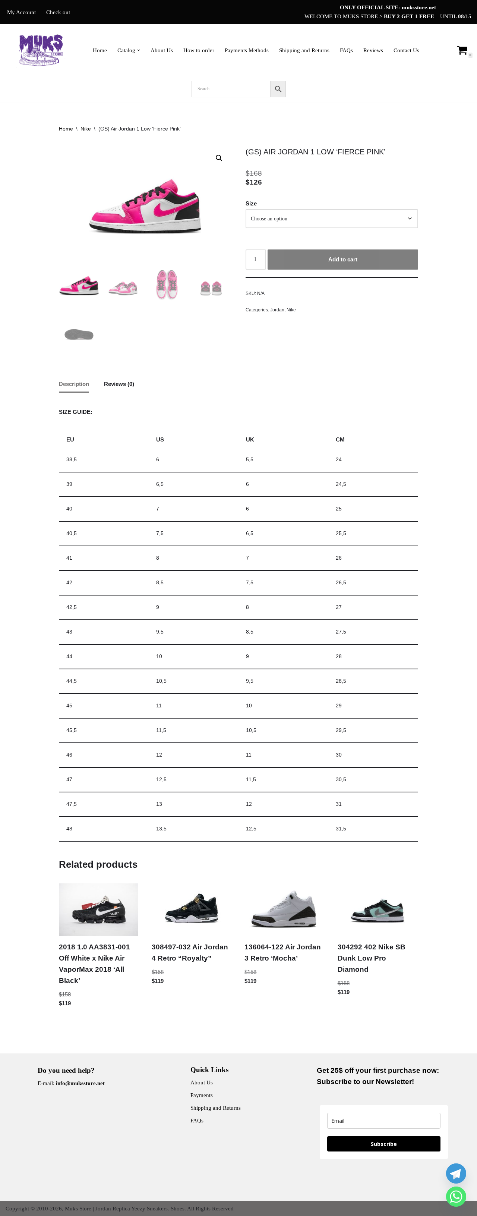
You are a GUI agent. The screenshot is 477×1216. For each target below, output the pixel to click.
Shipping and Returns (304, 50)
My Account (21, 12)
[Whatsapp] (456, 1197)
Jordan (277, 309)
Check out (58, 12)
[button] (138, 50)
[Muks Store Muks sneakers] (43, 50)
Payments (201, 1095)
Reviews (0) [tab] (119, 384)
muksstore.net (419, 7)
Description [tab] (74, 384)
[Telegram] (456, 1173)
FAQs (346, 50)
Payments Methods (247, 50)
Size (251, 203)
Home (100, 50)
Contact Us (406, 50)
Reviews (373, 50)
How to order (198, 50)
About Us (162, 50)
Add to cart (342, 259)
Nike (85, 129)
